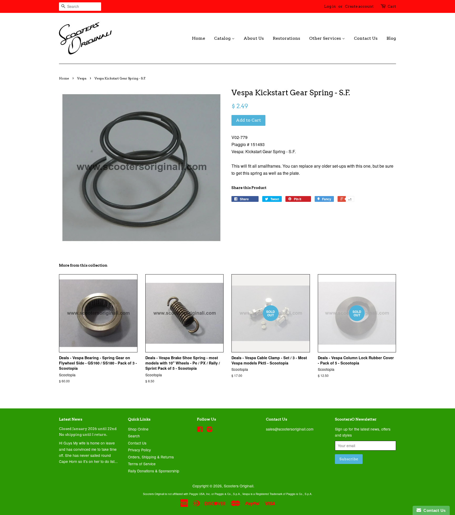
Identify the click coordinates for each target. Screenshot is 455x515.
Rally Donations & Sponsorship (153, 470)
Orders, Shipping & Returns (151, 456)
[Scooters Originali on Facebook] (200, 430)
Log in (330, 6)
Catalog (223, 38)
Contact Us (366, 38)
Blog (391, 38)
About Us (254, 38)
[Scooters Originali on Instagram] (209, 430)
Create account (359, 6)
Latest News (70, 419)
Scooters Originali (238, 485)
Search (134, 435)
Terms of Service (142, 463)
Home (198, 38)
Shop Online (138, 429)
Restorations (286, 38)
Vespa (81, 78)
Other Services (325, 38)
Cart (392, 6)
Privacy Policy (139, 449)
